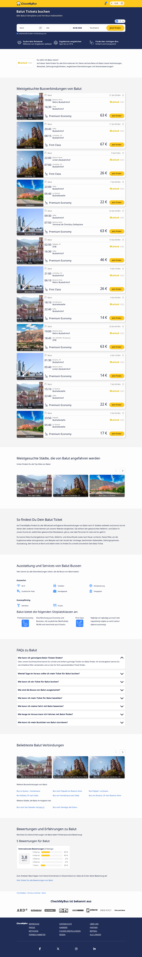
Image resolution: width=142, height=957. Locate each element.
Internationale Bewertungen (31, 849)
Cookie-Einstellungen (70, 931)
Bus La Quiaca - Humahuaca (28, 791)
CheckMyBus (21, 893)
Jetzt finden (116, 115)
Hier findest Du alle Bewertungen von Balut (35, 880)
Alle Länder (95, 934)
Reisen (62, 934)
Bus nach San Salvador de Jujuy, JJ (30, 807)
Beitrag (93, 931)
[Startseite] (27, 3)
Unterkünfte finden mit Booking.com (32, 33)
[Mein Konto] (105, 3)
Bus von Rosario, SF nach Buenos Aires (105, 795)
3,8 (24, 857)
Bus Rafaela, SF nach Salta (27, 795)
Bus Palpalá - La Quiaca (98, 791)
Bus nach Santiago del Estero (65, 807)
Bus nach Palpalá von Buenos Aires (67, 791)
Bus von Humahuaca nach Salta (66, 795)
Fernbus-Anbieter (34, 893)
